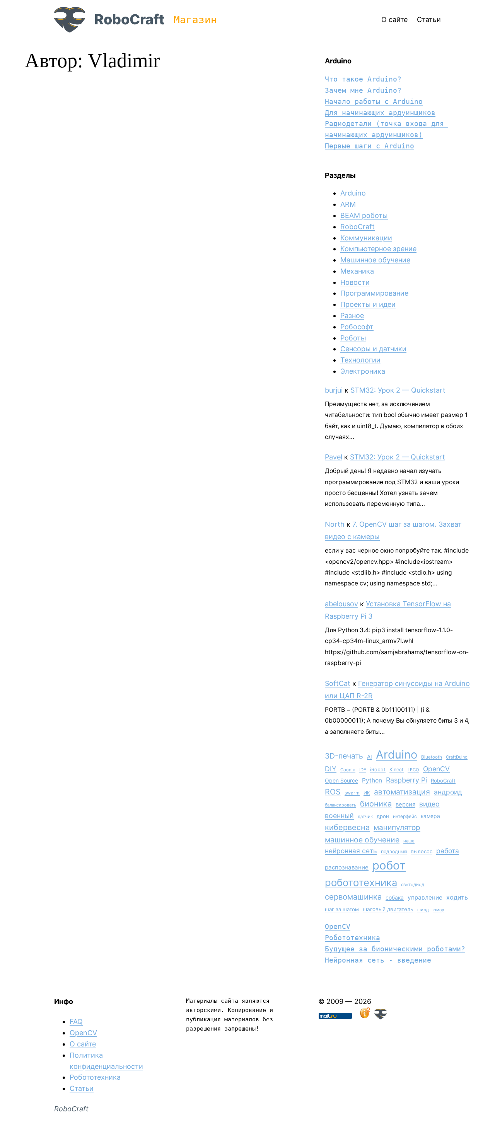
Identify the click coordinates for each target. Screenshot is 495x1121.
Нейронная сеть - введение (378, 960)
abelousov (341, 604)
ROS (333, 791)
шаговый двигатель (388, 909)
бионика (376, 803)
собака (395, 897)
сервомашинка (353, 897)
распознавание (347, 867)
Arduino (353, 193)
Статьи (82, 1088)
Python (372, 780)
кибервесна (347, 827)
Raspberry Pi (406, 780)
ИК (367, 793)
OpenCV (436, 769)
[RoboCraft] (380, 1017)
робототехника (361, 882)
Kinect (396, 769)
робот (389, 865)
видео (429, 804)
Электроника (362, 371)
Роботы (353, 338)
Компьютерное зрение (378, 249)
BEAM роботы (364, 215)
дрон (383, 816)
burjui (334, 390)
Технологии (360, 360)
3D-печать (344, 755)
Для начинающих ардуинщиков (380, 113)
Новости (355, 282)
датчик (365, 816)
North (335, 524)
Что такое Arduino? (363, 79)
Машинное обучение (375, 260)
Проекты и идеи (368, 304)
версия (405, 804)
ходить (457, 897)
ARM (348, 204)
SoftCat (337, 683)
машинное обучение (362, 839)
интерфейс (405, 816)
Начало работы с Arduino (374, 101)
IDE (362, 769)
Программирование (374, 293)
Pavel (333, 457)
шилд (423, 909)
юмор (438, 909)
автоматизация (402, 791)
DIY (330, 769)
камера (430, 816)
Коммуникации (366, 238)
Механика (357, 271)
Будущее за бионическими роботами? (395, 949)
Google (347, 769)
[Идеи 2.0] (364, 1017)
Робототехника (352, 938)
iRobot (378, 769)
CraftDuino (457, 757)
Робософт (357, 327)
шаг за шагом (342, 909)
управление (425, 897)
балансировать (340, 805)
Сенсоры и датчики (373, 349)
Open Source (341, 780)
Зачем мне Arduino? (363, 90)
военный (339, 815)
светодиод (412, 884)
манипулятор (397, 827)
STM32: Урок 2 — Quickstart (398, 390)
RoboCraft (129, 19)
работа (447, 851)
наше (409, 841)
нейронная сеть (351, 851)
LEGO (413, 769)
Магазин (195, 20)
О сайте (83, 1044)
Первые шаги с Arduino (369, 146)
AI (369, 757)
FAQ (76, 1021)
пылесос (421, 851)
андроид (448, 792)
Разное (352, 315)
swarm (352, 793)
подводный (394, 851)
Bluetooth (431, 757)
